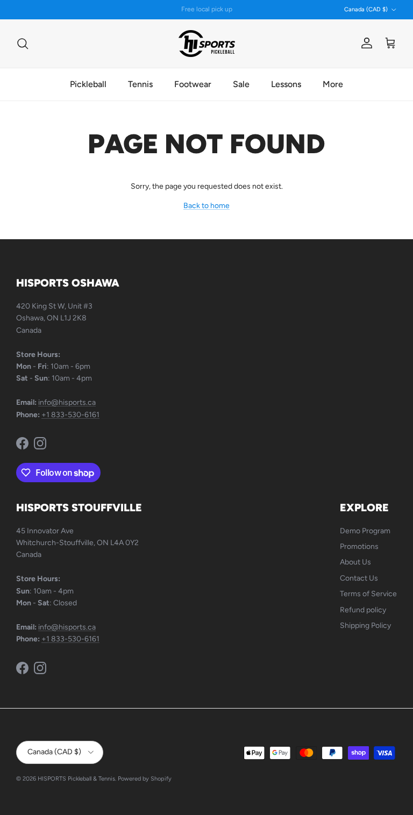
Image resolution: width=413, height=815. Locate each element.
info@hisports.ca (67, 402)
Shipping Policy (365, 625)
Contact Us (359, 578)
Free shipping (178, 13)
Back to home (206, 205)
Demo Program (365, 530)
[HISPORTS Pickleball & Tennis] (207, 43)
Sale (241, 84)
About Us (355, 562)
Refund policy (363, 609)
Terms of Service (368, 593)
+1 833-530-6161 (70, 414)
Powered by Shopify (145, 778)
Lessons (286, 84)
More (333, 84)
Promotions (359, 546)
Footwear (192, 84)
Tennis (140, 84)
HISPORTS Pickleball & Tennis (76, 778)
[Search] (22, 43)
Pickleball (88, 84)
